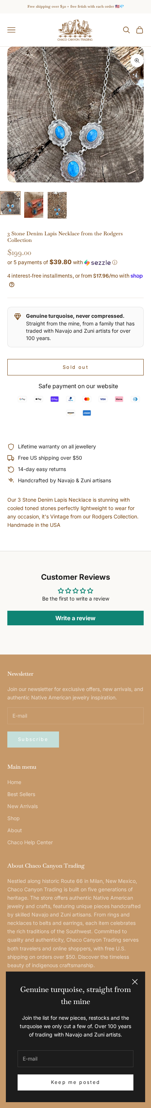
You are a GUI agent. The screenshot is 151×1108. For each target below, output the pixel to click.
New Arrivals (22, 806)
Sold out (75, 367)
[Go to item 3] (57, 205)
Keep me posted (75, 1082)
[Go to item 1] (10, 203)
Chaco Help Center (30, 842)
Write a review (75, 618)
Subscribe (33, 739)
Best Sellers (21, 794)
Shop (13, 818)
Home (14, 782)
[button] (75, 262)
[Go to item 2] (33, 205)
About (14, 830)
